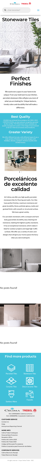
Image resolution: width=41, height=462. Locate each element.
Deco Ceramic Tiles (29, 387)
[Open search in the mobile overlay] (16, 10)
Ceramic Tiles (11, 387)
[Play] (20, 160)
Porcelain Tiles (11, 373)
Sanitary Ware (11, 401)
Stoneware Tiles (30, 373)
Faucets (30, 400)
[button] (38, 10)
